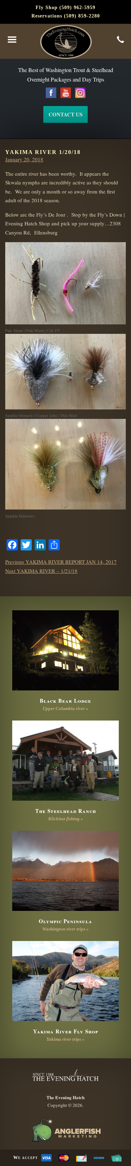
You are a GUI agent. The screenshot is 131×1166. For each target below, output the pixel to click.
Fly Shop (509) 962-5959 (65, 7)
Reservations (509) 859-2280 (65, 16)
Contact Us (65, 114)
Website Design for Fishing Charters (65, 1130)
